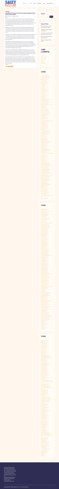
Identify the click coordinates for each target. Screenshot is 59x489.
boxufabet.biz (43, 311)
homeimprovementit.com (45, 211)
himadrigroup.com (44, 370)
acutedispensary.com (45, 170)
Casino (34, 3)
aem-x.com (43, 240)
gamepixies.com (44, 266)
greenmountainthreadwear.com (46, 169)
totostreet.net (43, 236)
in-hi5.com (43, 88)
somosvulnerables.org (45, 282)
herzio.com (43, 86)
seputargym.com (44, 232)
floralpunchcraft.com (45, 143)
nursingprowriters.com (45, 168)
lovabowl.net (43, 210)
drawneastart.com (44, 267)
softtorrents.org (44, 281)
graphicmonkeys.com (45, 265)
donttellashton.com (44, 83)
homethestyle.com (44, 244)
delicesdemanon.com (45, 407)
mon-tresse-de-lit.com (45, 309)
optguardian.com (44, 235)
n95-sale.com (43, 358)
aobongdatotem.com (45, 217)
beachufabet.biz (44, 307)
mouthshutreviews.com (45, 227)
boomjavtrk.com (44, 327)
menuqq (5, 467)
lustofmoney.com (44, 190)
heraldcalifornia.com (44, 264)
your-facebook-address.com (46, 315)
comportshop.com (44, 437)
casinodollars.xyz (44, 425)
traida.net (42, 402)
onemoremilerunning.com (45, 130)
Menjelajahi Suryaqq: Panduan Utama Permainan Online (46, 27)
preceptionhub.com (44, 215)
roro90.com (43, 85)
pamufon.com (43, 285)
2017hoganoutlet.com (45, 78)
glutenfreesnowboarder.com (46, 292)
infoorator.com (44, 395)
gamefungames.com (44, 249)
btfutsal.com (43, 348)
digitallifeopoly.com (44, 230)
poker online (43, 59)
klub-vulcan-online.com (45, 277)
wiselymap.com (44, 362)
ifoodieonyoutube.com (45, 224)
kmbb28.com (43, 322)
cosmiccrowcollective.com (46, 101)
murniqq (7, 471)
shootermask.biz (44, 417)
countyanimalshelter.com (45, 179)
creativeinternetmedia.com (46, 357)
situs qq (42, 60)
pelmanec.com (43, 79)
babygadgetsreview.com (45, 383)
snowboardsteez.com (45, 131)
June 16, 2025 (8, 16)
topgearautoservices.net (45, 312)
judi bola (12, 468)
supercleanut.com (44, 261)
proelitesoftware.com (45, 272)
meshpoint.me (43, 105)
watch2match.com (44, 430)
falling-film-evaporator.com (46, 165)
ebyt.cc (42, 388)
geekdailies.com (44, 320)
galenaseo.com (44, 431)
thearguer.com (43, 140)
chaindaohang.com (44, 390)
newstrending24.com (45, 450)
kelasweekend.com (44, 452)
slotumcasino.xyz (44, 422)
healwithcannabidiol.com (45, 295)
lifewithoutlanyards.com (45, 401)
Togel (44, 3)
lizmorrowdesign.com (45, 294)
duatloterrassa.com (44, 284)
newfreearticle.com (44, 125)
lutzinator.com (43, 289)
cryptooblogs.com (44, 241)
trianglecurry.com (44, 297)
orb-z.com (43, 119)
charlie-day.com (44, 148)
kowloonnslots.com (44, 375)
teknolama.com (44, 116)
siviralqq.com (43, 161)
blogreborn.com (44, 360)
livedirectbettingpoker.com (46, 149)
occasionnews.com (44, 189)
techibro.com (43, 376)
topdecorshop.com (44, 438)
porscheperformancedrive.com (46, 286)
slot (9, 468)
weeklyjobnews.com (44, 178)
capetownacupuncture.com (46, 99)
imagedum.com (44, 299)
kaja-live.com (43, 366)
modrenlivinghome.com (45, 317)
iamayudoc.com (44, 256)
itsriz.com (43, 96)
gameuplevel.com (44, 242)
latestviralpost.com (44, 124)
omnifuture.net (43, 345)
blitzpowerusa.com (44, 126)
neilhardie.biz (43, 413)
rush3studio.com (44, 84)
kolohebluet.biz (44, 416)
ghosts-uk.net (43, 351)
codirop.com (43, 350)
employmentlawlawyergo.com (46, 433)
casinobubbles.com (44, 231)
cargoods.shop (43, 98)
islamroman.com (44, 371)
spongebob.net (43, 106)
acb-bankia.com (44, 156)
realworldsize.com (44, 115)
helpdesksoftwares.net (45, 209)
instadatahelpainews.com (45, 319)
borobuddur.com (44, 246)
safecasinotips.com (44, 270)
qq (41, 64)
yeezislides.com (44, 216)
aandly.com (43, 455)
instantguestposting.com (45, 442)
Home (24, 3)
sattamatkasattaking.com (45, 304)
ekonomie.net (43, 443)
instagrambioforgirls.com (45, 133)
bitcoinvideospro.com (45, 100)
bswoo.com (43, 456)
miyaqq (5, 479)
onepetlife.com (44, 305)
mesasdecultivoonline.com (46, 121)
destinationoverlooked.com (46, 184)
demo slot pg (43, 58)
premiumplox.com (44, 411)
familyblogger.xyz (44, 275)
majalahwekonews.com (45, 76)
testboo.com (43, 408)
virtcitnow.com (44, 361)
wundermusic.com (44, 247)
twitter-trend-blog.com (45, 380)
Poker (27, 3)
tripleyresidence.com (45, 280)
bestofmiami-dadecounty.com (46, 222)
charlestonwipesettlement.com (46, 175)
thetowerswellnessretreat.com (46, 300)
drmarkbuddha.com (44, 391)
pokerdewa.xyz (43, 427)
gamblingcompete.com (45, 355)
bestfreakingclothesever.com (46, 164)
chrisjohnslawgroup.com (45, 276)
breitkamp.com (43, 279)
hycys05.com (43, 129)
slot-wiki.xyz (43, 428)
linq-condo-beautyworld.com (46, 387)
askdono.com (43, 352)
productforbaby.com (44, 118)
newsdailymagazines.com (45, 214)
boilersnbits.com (44, 123)
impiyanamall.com (44, 234)
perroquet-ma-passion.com (46, 316)
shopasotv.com (44, 440)
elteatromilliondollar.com (45, 111)
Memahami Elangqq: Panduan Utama (46, 41)
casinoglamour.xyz (44, 423)
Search (43, 13)
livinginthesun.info (44, 95)
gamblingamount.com (45, 185)
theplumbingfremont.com (45, 448)
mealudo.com (43, 146)
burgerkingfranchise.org (45, 113)
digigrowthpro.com (44, 341)
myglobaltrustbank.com (45, 432)
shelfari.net (43, 420)
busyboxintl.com (44, 108)
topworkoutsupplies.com (45, 226)
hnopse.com (43, 188)
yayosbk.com (43, 412)
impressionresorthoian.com (46, 163)
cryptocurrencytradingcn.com (46, 173)
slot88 (15, 471)
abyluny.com (43, 326)
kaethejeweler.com (44, 302)
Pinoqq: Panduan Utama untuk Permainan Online (46, 37)
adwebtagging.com (44, 180)
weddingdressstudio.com (45, 410)
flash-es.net (43, 158)
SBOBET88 (39, 3)
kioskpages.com (44, 296)
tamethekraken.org (44, 287)
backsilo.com (43, 160)
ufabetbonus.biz (44, 451)
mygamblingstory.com (45, 75)
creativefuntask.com (45, 251)
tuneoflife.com (43, 194)
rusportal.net (43, 93)
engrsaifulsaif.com (44, 252)
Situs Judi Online (49, 3)
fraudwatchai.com (44, 239)
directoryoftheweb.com (45, 81)
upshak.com (43, 159)
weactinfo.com (44, 138)
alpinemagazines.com (45, 377)
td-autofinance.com (44, 372)
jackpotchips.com (44, 271)
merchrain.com (43, 321)
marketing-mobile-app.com (46, 141)
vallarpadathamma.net (45, 114)
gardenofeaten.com (44, 128)
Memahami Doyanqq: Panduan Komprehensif (46, 30)
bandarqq (42, 55)
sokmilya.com (43, 325)
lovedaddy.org (43, 151)
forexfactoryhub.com (45, 365)
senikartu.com (43, 91)
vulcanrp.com (43, 378)
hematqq (11, 471)
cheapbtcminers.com (45, 254)
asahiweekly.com (44, 260)
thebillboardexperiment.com (46, 306)
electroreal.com (44, 221)
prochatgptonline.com (45, 363)
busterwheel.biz (44, 418)
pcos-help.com (44, 347)
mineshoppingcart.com (45, 225)
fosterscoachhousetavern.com (46, 120)
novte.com (43, 396)
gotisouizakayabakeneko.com (46, 104)
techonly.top (43, 353)
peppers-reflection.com (45, 193)
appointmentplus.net (44, 445)
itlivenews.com (43, 447)
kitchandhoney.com (44, 403)
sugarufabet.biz (44, 310)
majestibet (12, 478)
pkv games (10, 66)
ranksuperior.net (44, 181)
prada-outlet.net (44, 340)
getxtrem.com (43, 136)
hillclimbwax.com (44, 186)
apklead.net (43, 329)
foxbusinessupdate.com (45, 150)
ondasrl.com (43, 290)
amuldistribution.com (45, 245)
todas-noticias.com (44, 90)
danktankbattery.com (45, 145)
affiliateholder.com (44, 198)
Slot (31, 3)
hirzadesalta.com (44, 229)
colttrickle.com (44, 342)
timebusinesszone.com (45, 191)
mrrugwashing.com (44, 155)
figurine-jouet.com (44, 314)
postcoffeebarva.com (45, 110)
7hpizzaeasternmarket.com (46, 397)
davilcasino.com (44, 237)
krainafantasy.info (44, 89)
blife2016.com (43, 291)
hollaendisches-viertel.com (46, 398)
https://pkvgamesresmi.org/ (9, 481)
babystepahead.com (44, 183)
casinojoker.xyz (44, 426)
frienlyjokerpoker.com (45, 373)
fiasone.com (43, 144)
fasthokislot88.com (44, 269)
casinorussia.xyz (44, 421)
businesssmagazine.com (45, 356)
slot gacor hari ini (44, 57)
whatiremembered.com (45, 386)
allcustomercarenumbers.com (46, 274)
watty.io (42, 94)
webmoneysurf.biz (44, 415)
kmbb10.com (43, 135)
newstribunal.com (44, 212)
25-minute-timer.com (45, 250)
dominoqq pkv (10, 474)
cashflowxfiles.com (44, 134)
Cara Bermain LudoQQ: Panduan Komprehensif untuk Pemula (47, 34)
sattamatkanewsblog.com (46, 171)
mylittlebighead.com (44, 257)
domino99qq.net (44, 80)
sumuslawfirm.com (44, 166)
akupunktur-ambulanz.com (46, 385)
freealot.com (43, 259)
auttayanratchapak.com (45, 109)
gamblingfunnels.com (45, 346)
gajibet (8, 479)
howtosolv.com (44, 406)
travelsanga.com (44, 441)
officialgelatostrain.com (45, 301)
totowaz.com (43, 174)
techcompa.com (44, 367)
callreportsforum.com (45, 324)
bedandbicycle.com (44, 262)
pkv (4, 469)
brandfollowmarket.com (45, 176)
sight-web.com (44, 368)
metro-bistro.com (44, 405)
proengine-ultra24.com (45, 400)
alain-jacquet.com (44, 103)
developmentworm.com (45, 446)
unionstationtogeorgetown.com (47, 255)
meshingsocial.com (44, 139)
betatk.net (43, 453)
